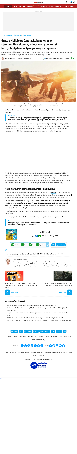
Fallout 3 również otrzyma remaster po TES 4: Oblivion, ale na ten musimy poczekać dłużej (55, 283)
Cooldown (27, 331)
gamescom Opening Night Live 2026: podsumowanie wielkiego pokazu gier (31, 305)
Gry (24, 6)
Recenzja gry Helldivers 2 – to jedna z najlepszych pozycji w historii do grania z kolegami (37, 217)
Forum (70, 6)
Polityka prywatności (37, 352)
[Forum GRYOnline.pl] (41, 345)
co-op (6, 254)
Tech (53, 331)
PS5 (62, 254)
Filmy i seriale (44, 331)
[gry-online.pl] (38, 2)
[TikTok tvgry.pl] (53, 345)
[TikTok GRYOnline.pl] (32, 345)
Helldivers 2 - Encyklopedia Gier (38, 234)
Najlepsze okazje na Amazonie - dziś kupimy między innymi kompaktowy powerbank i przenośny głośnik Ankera (21, 283)
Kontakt (35, 355)
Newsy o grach (27, 35)
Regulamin (13, 352)
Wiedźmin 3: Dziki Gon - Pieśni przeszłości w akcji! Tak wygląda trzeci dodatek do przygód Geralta (39, 320)
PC (58, 254)
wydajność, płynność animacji (19, 254)
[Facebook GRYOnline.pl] (22, 345)
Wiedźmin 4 (67, 336)
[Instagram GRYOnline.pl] (25, 345)
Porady (35, 331)
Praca (70, 352)
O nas (6, 352)
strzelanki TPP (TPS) (36, 254)
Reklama (59, 352)
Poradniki (58, 6)
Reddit (53, 192)
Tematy (59, 331)
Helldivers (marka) (50, 254)
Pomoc (41, 355)
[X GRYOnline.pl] (28, 345)
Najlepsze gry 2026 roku (36, 336)
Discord (45, 201)
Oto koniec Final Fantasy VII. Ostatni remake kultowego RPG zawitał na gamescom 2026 (35, 318)
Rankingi (29, 6)
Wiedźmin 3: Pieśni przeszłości (16, 336)
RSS (65, 331)
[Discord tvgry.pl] (60, 345)
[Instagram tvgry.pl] (57, 345)
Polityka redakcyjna (23, 352)
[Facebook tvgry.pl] (63, 345)
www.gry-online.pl (6, 35)
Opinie (51, 6)
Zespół (65, 352)
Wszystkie (14, 331)
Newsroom (17, 6)
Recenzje (44, 6)
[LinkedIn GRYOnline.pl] (38, 345)
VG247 (51, 201)
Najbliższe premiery (38, 340)
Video (65, 6)
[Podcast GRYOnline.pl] (35, 345)
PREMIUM (8, 6)
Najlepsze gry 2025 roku (54, 336)
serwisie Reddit (60, 173)
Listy (36, 6)
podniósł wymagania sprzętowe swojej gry (52, 124)
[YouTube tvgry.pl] (50, 345)
